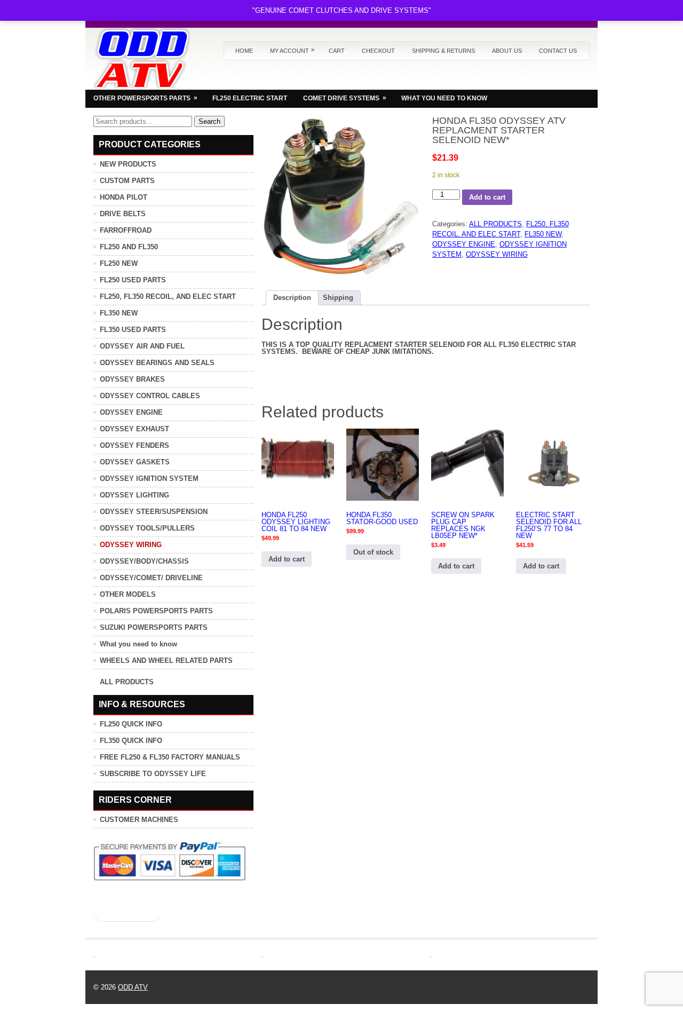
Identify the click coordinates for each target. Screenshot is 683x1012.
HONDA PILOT (123, 197)
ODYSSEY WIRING (497, 254)
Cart (337, 51)
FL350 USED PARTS (133, 330)
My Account (292, 50)
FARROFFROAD (126, 230)
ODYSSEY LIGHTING (134, 495)
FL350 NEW (543, 234)
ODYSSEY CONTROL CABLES (150, 396)
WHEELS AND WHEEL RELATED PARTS (166, 661)
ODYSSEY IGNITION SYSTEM (149, 479)
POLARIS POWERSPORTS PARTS (156, 611)
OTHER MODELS (128, 594)
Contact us (558, 51)
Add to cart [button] (286, 559)
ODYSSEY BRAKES (132, 379)
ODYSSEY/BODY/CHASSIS (144, 561)
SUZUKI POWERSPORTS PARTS (154, 627)
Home (244, 51)
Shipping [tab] (338, 298)
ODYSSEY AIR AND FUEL (142, 346)
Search (209, 121)
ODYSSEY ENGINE (463, 244)
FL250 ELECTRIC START (249, 98)
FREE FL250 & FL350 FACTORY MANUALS (170, 757)
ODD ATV (133, 987)
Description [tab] (292, 298)
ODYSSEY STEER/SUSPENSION (154, 512)
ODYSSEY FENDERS (134, 445)
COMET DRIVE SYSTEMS (344, 98)
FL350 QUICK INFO (131, 741)
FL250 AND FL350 (129, 247)
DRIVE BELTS (123, 214)
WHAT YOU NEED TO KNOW (444, 98)
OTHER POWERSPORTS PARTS (145, 98)
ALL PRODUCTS (495, 224)
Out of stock (373, 552)
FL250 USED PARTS (133, 280)
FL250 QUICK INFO (131, 724)
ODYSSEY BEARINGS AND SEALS (157, 363)
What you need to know (138, 644)
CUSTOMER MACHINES (139, 820)
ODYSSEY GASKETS (135, 462)
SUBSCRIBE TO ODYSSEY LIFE (153, 774)
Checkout (378, 51)
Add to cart (487, 197)
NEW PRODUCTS (128, 164)
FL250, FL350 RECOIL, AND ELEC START (168, 296)
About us (507, 51)
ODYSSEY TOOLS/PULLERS (147, 528)
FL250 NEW (119, 263)
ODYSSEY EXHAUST (134, 429)
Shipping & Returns (443, 51)
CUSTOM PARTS (127, 181)
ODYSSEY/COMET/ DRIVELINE (151, 578)
